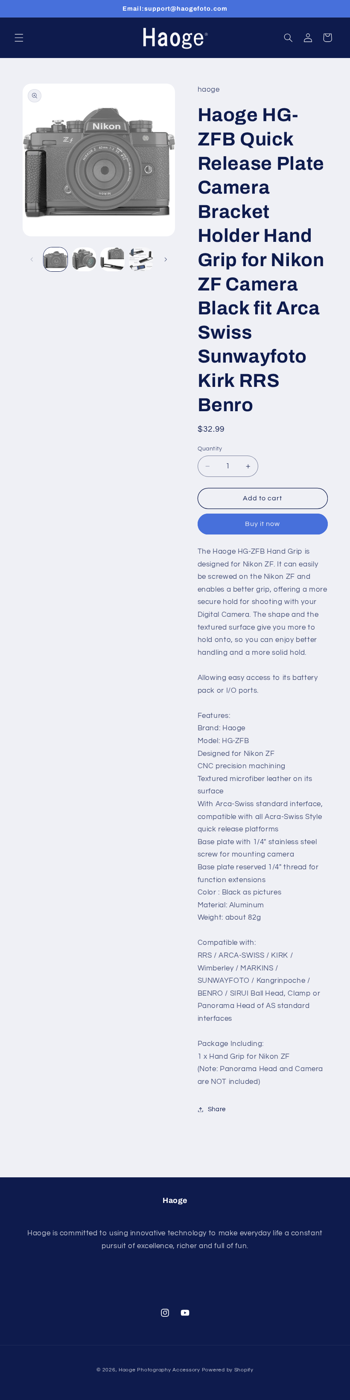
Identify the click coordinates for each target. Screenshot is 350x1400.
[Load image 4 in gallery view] (141, 259)
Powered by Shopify (228, 1370)
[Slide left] (32, 259)
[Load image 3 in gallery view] (112, 259)
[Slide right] (165, 259)
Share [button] (217, 1109)
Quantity (210, 449)
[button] (19, 37)
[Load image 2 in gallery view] (84, 259)
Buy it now (262, 523)
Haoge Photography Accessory (159, 1370)
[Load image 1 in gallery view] (55, 259)
